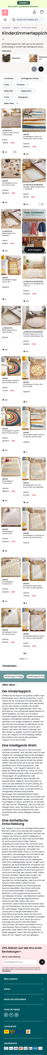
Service (7, 989)
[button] (42, 12)
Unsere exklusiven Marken (15, 999)
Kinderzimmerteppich (29, 28)
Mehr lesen (6, 51)
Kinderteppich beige (14, 676)
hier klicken (6, 971)
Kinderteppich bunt (36, 676)
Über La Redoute (11, 979)
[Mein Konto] (34, 12)
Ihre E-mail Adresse (11, 956)
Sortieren (8, 78)
